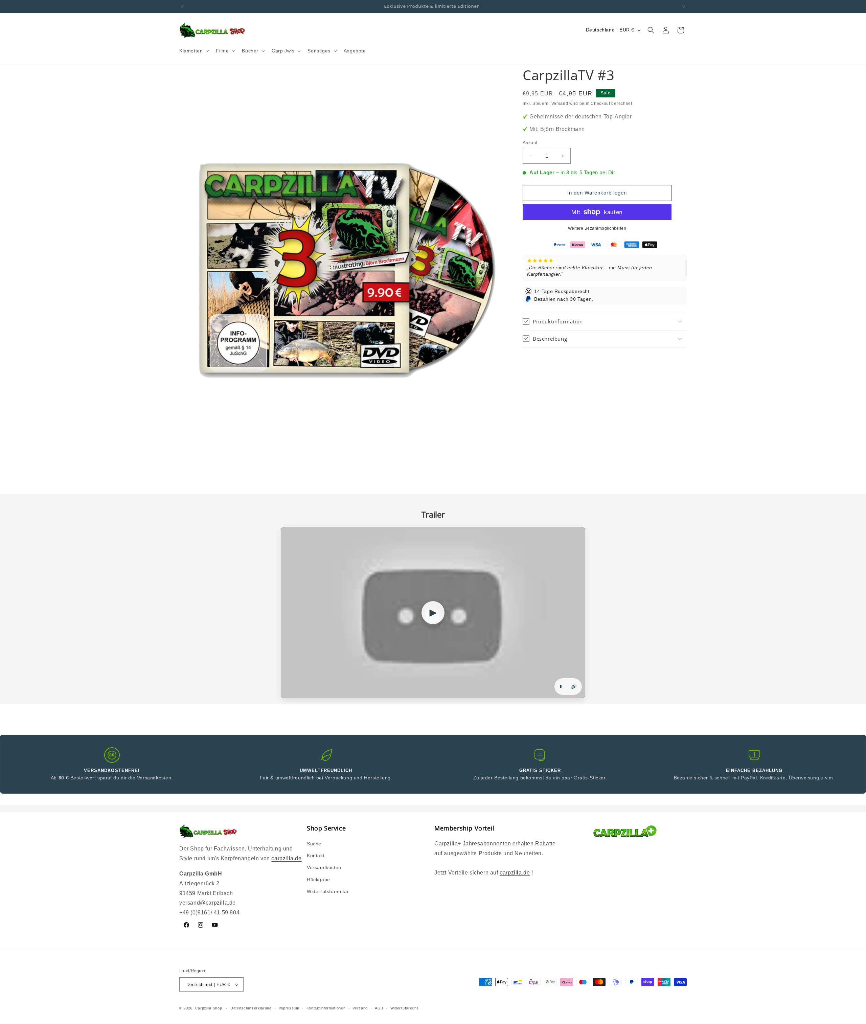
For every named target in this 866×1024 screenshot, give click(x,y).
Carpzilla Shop (208, 1008)
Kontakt (315, 855)
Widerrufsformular (328, 891)
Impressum (289, 1008)
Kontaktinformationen (326, 1008)
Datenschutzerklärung (251, 1008)
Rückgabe (318, 879)
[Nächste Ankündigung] (684, 6)
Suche (314, 843)
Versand (559, 103)
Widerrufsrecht (404, 1008)
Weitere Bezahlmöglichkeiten (597, 228)
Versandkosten (324, 867)
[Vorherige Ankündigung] (181, 6)
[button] (193, 51)
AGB (379, 1008)
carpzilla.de (286, 858)
